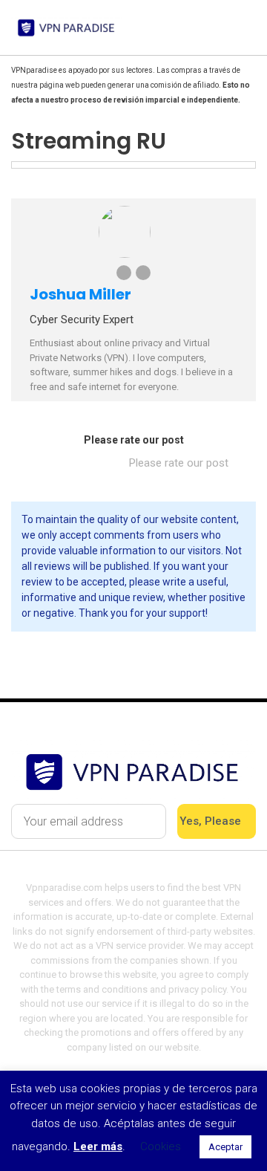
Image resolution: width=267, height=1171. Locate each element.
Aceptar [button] (225, 1146)
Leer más (97, 1146)
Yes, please (211, 821)
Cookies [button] (160, 1146)
